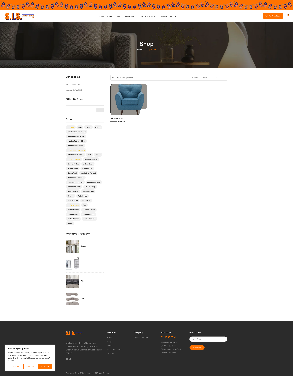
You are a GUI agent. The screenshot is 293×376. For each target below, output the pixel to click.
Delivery (163, 16)
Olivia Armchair (116, 118)
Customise (15, 366)
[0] (287, 16)
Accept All (45, 366)
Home (101, 16)
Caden (84, 246)
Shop (118, 16)
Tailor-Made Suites (148, 16)
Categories (129, 16)
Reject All (30, 366)
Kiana (83, 298)
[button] (130, 16)
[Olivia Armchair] (129, 99)
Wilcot (83, 281)
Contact (174, 16)
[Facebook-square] (67, 359)
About (110, 16)
